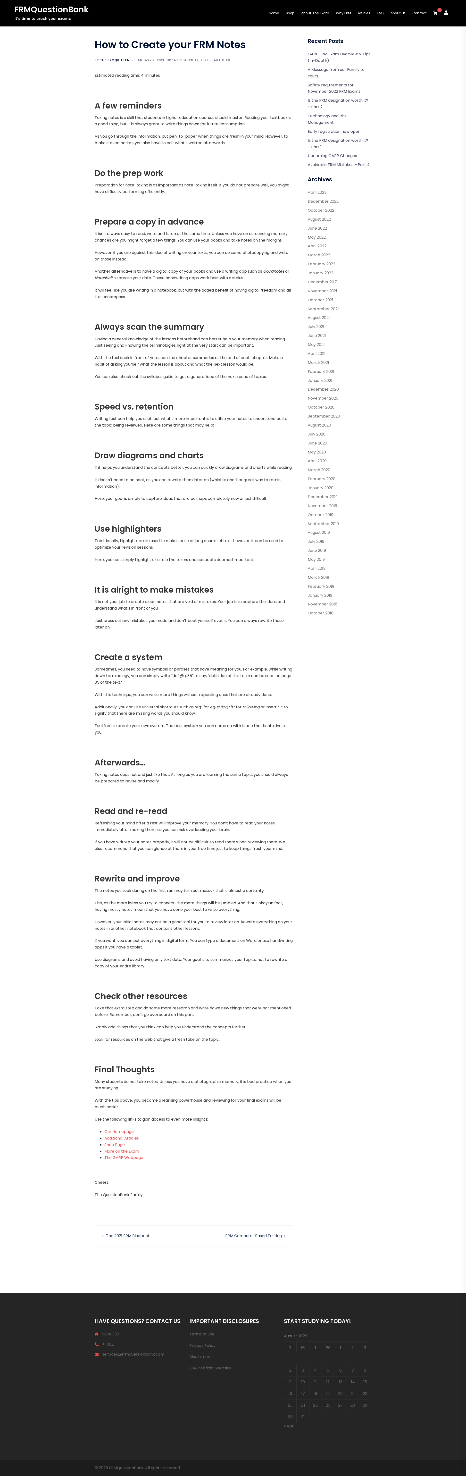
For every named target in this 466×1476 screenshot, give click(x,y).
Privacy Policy (202, 1345)
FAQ (380, 13)
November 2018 (322, 604)
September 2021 (323, 309)
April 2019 (316, 568)
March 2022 (319, 255)
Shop (290, 13)
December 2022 (323, 201)
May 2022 (317, 237)
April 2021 (316, 353)
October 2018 (320, 613)
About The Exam (315, 13)
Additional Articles (121, 1138)
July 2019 (316, 541)
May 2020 (317, 452)
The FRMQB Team (115, 60)
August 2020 (319, 425)
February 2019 (321, 586)
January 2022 (320, 273)
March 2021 (318, 362)
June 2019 (317, 550)
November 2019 (322, 506)
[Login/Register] (446, 12)
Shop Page (114, 1145)
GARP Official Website (210, 1368)
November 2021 (322, 291)
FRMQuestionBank (52, 9)
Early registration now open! (335, 131)
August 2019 (319, 532)
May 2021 (316, 344)
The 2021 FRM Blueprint (128, 1236)
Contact (419, 13)
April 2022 (317, 246)
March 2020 (319, 470)
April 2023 (317, 192)
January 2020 (320, 488)
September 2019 (323, 524)
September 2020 (324, 416)
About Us (398, 13)
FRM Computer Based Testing (253, 1236)
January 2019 (320, 595)
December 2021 (323, 282)
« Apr (289, 1426)
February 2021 (321, 371)
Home (274, 13)
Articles (364, 13)
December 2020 (323, 389)
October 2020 (321, 407)
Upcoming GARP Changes (332, 156)
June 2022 (317, 228)
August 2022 (319, 219)
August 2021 (319, 317)
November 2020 (323, 398)
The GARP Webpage (123, 1157)
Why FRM (343, 13)
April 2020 (317, 461)
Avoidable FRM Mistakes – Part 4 (339, 165)
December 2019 (323, 497)
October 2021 (320, 300)
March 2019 (318, 577)
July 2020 (316, 434)
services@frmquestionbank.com (133, 1354)
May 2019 (316, 559)
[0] (435, 13)
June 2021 (317, 335)
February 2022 (321, 264)
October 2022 (321, 210)
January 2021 (320, 380)
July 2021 (316, 326)
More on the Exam (121, 1151)
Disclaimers (200, 1356)
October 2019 (320, 515)
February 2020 (321, 479)
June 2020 (317, 443)
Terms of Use (202, 1334)
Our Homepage (119, 1131)
